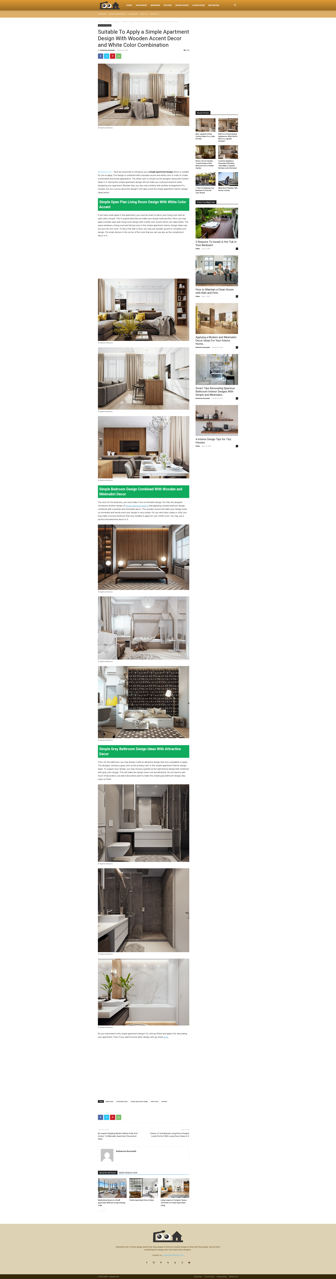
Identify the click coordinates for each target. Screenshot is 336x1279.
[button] (235, 5)
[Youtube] (189, 1262)
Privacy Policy (222, 1276)
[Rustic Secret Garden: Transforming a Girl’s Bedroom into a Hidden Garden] (206, 152)
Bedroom (155, 5)
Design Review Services (117, 14)
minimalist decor (122, 1101)
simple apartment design (136, 505)
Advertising (133, 14)
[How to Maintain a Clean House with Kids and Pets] (217, 270)
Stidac (198, 249)
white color (155, 1101)
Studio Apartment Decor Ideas (141, 1200)
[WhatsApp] (118, 56)
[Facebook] (100, 56)
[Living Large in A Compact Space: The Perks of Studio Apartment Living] (175, 1188)
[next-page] (103, 1210)
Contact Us (154, 14)
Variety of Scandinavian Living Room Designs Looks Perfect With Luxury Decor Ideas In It (169, 1134)
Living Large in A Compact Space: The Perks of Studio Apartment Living (174, 1202)
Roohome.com (105, 172)
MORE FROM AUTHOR (128, 1173)
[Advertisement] (143, 150)
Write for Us (233, 1276)
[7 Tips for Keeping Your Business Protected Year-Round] (206, 179)
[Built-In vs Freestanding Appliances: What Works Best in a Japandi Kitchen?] (228, 125)
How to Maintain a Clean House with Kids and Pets (215, 291)
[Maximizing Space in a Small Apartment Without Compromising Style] (112, 1188)
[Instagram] (153, 1262)
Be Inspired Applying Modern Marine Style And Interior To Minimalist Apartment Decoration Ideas (117, 1136)
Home (129, 5)
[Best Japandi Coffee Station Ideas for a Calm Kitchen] (206, 125)
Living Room (198, 5)
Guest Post (102, 14)
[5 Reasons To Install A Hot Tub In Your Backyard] (217, 223)
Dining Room (181, 5)
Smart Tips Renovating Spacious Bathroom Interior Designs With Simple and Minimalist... (215, 391)
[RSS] (168, 1262)
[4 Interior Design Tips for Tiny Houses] (217, 420)
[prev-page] (99, 1210)
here (166, 1037)
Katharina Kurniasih (107, 50)
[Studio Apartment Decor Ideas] (143, 1188)
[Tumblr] (175, 1262)
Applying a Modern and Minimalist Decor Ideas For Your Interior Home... (216, 340)
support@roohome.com (173, 1255)
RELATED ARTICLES (107, 1173)
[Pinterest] (112, 56)
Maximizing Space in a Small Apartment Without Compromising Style (111, 1202)
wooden (164, 1101)
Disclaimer (198, 1276)
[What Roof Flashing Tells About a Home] (228, 179)
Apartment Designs (112, 22)
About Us (143, 14)
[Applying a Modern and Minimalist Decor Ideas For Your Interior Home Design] (217, 318)
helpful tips (109, 1101)
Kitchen (168, 5)
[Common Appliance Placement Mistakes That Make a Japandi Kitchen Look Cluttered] (228, 152)
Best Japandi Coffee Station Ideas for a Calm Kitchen (205, 136)
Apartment (141, 5)
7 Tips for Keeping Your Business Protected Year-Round (205, 190)
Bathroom (213, 5)
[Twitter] (106, 56)
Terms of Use (209, 1276)
